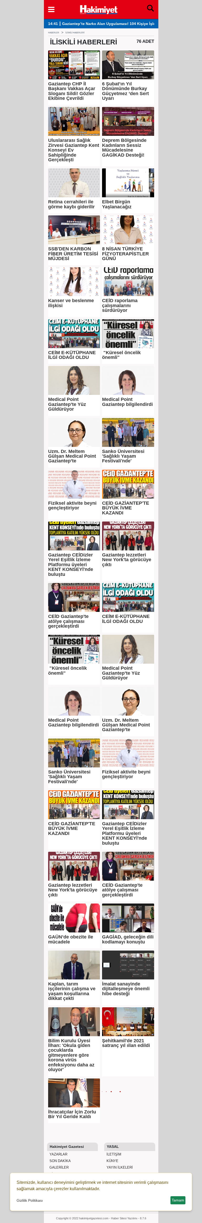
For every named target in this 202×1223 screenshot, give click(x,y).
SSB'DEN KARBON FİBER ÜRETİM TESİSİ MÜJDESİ (73, 253)
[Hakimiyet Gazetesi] (98, 9)
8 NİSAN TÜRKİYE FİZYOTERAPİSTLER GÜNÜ (125, 253)
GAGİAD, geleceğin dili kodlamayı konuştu (128, 939)
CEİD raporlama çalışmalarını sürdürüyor (120, 305)
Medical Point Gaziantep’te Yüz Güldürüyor (67, 404)
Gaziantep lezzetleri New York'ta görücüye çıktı (126, 560)
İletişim (113, 1154)
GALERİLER (58, 1167)
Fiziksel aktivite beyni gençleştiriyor (72, 505)
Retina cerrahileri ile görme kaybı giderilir (71, 204)
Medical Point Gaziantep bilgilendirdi (127, 402)
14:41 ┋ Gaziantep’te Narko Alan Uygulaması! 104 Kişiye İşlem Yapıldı (110, 24)
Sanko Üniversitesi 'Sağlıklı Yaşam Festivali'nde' (123, 456)
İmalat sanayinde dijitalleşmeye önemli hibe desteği (126, 989)
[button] (51, 9)
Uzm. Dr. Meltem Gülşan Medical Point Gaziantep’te (72, 456)
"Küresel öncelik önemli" (121, 355)
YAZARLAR (57, 1154)
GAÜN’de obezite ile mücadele (70, 939)
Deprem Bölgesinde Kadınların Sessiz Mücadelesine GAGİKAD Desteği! (124, 147)
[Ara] (150, 9)
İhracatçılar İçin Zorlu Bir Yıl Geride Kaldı (72, 1114)
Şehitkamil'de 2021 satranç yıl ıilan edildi (126, 1043)
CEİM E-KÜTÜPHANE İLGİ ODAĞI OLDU (72, 355)
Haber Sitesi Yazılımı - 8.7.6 (128, 1218)
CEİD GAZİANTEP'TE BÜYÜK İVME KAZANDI (125, 508)
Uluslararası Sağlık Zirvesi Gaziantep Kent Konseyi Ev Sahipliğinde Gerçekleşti (73, 150)
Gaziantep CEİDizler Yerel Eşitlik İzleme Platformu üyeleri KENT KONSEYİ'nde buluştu (70, 565)
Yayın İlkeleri (119, 1167)
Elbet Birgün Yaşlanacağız (117, 204)
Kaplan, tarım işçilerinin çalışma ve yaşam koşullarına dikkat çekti (71, 991)
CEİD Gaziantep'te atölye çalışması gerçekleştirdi (68, 621)
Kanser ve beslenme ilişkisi (71, 303)
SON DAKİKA (59, 1161)
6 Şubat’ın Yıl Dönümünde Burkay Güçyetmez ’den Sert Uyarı (125, 91)
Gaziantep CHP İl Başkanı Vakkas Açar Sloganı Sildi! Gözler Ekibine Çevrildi (71, 91)
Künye (111, 1161)
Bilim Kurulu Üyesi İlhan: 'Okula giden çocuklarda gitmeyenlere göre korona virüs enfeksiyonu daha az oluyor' (71, 1055)
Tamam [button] (178, 1200)
